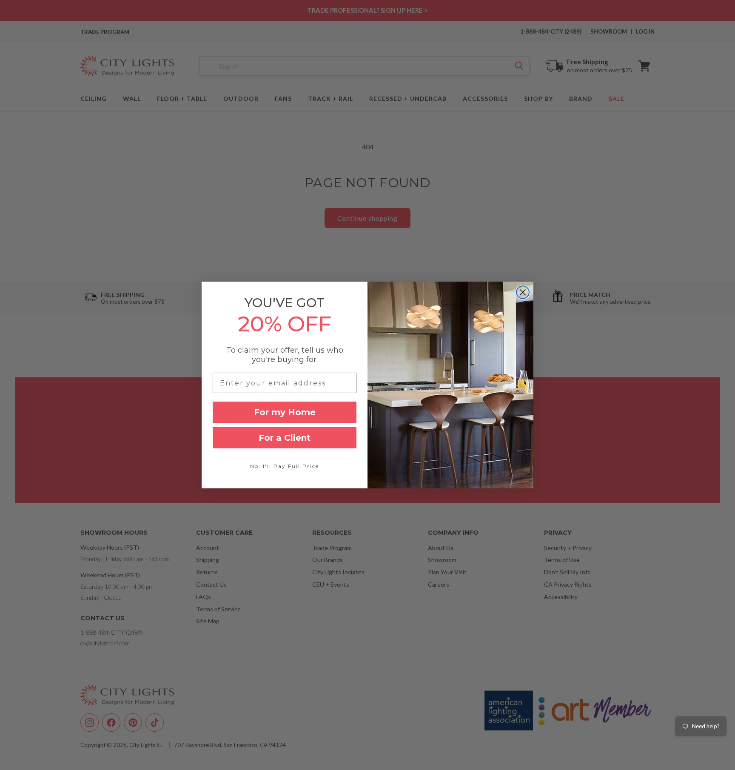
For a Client (285, 438)
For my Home (285, 412)
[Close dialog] (522, 292)
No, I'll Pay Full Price (284, 466)
